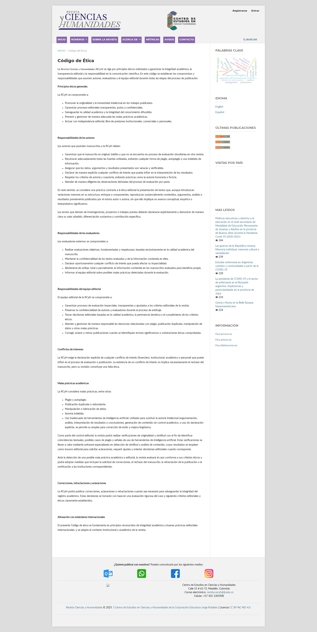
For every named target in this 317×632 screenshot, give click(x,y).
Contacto (186, 39)
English (219, 107)
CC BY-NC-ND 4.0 (239, 607)
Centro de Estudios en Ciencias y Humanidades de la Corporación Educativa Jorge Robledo (166, 607)
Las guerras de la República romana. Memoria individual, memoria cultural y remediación (237, 250)
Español (219, 112)
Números (78, 39)
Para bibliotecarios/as (226, 345)
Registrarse (240, 10)
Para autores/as (223, 340)
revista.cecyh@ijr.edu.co (220, 592)
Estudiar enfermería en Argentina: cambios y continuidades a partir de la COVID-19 (236, 266)
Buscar (251, 39)
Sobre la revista (104, 39)
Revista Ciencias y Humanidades (84, 607)
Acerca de (130, 39)
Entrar (255, 10)
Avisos (169, 39)
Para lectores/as (223, 334)
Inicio (62, 39)
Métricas (152, 39)
